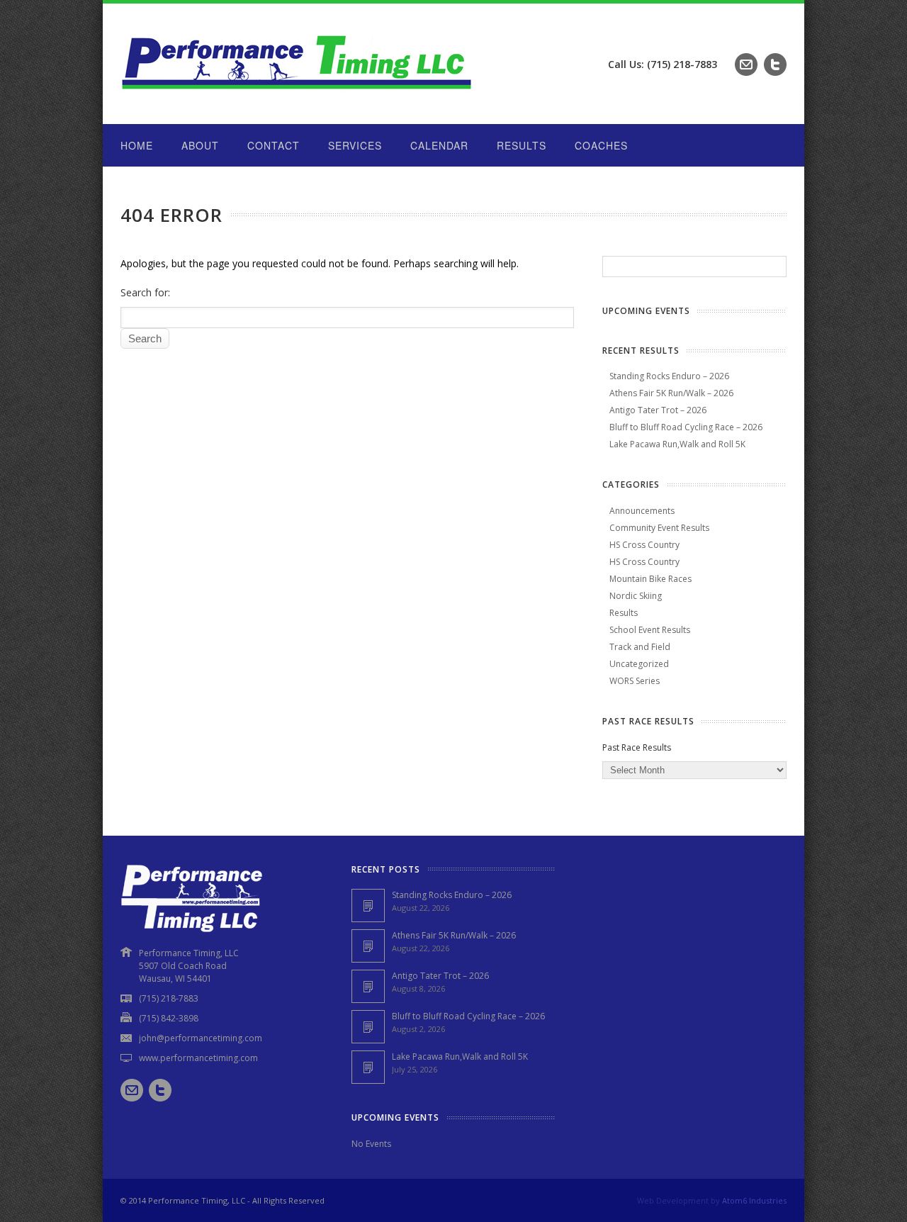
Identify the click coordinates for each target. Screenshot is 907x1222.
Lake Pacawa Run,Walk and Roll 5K (677, 444)
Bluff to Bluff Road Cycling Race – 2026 (685, 427)
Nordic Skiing (635, 596)
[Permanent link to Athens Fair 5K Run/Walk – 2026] (368, 946)
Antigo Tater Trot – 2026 (657, 410)
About (200, 145)
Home (136, 145)
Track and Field (639, 647)
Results (521, 145)
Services (355, 145)
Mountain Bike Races (650, 579)
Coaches (601, 145)
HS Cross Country (644, 545)
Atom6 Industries (754, 1200)
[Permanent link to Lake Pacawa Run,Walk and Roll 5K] (368, 1067)
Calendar (439, 145)
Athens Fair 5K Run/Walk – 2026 (671, 393)
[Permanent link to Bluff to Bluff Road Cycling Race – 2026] (368, 1026)
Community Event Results (659, 528)
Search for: (145, 292)
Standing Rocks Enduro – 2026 (669, 376)
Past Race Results (636, 747)
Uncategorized (639, 664)
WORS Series (634, 681)
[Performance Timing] (297, 95)
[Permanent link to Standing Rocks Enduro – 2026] (368, 905)
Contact (273, 145)
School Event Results (649, 630)
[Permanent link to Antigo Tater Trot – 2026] (368, 986)
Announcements (642, 511)
